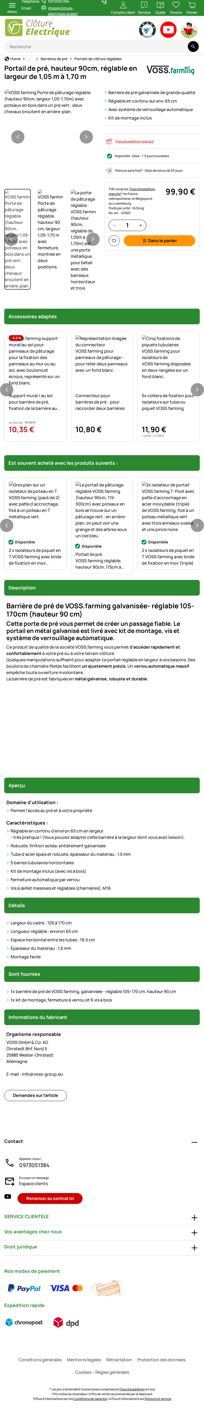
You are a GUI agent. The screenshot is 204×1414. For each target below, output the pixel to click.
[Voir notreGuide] (189, 31)
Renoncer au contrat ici (50, 1198)
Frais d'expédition (132, 1389)
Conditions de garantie (90, 1399)
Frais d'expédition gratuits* (134, 141)
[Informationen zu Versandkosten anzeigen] (45, 1322)
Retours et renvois (158, 1399)
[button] (52, 102)
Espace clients (33, 1183)
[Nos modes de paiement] (66, 1288)
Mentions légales (84, 1360)
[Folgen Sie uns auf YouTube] (7, 1198)
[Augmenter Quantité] (140, 225)
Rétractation (119, 1360)
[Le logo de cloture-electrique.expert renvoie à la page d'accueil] (54, 28)
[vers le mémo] (114, 240)
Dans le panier (162, 240)
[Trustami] (147, 31)
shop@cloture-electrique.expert (63, 11)
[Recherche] (193, 46)
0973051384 (34, 1165)
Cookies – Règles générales (102, 1372)
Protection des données (161, 1360)
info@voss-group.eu (34, 1074)
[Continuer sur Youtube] (168, 31)
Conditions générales (40, 1360)
